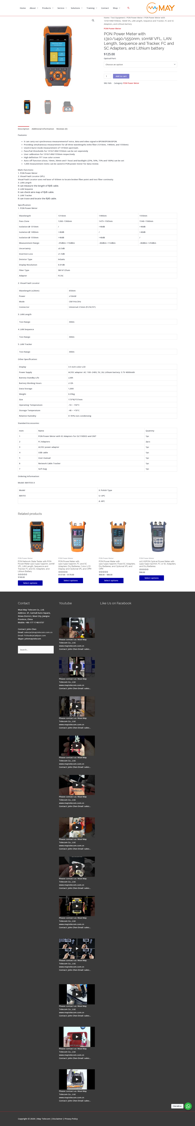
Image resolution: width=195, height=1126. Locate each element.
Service (60, 8)
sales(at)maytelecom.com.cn (38, 632)
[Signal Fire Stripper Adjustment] (77, 867)
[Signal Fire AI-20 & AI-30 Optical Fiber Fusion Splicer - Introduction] (77, 949)
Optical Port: (110, 58)
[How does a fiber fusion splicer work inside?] (77, 667)
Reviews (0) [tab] (62, 128)
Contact (105, 8)
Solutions (75, 8)
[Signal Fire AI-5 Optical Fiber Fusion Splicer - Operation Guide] (77, 628)
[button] (93, 20)
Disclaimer (57, 1118)
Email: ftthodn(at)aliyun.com (32, 635)
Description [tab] (23, 128)
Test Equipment (118, 17)
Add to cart (121, 76)
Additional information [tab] (43, 128)
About (33, 8)
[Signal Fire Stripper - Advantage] (77, 746)
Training (90, 8)
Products (46, 8)
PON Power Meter (135, 17)
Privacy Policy (71, 1118)
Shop (115, 8)
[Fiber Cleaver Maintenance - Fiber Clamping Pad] (77, 706)
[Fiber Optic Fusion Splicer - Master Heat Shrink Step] (77, 906)
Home (23, 8)
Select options (30, 583)
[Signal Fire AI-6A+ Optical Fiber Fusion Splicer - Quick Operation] (77, 827)
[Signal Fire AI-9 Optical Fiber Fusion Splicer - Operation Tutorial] (77, 1037)
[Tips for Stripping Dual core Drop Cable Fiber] (77, 785)
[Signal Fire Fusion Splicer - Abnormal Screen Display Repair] (77, 1079)
